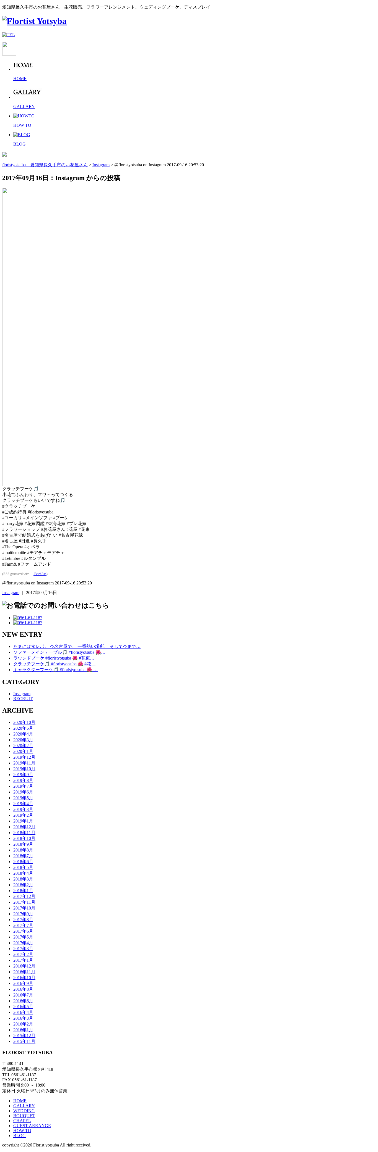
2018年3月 (23, 879)
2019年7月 (23, 786)
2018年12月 (24, 826)
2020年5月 (23, 728)
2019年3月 (23, 809)
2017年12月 (24, 896)
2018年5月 (23, 867)
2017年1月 (23, 960)
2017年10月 (24, 908)
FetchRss (39, 574)
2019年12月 (24, 757)
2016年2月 (23, 1024)
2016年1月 (23, 1029)
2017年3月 (23, 948)
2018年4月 (23, 873)
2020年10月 (24, 722)
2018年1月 (23, 890)
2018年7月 (23, 855)
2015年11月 (24, 1041)
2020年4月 (23, 734)
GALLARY (24, 1105)
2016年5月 (23, 1006)
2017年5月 (23, 937)
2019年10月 (24, 768)
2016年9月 (23, 983)
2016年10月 (24, 977)
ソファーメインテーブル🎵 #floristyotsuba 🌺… (59, 652)
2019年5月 (23, 797)
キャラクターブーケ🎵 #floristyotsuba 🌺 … (55, 669)
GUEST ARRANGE (32, 1125)
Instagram (10, 592)
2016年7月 (23, 995)
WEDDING (24, 1110)
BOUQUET (24, 1115)
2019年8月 (23, 780)
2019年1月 (23, 821)
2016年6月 (23, 1000)
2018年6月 (23, 861)
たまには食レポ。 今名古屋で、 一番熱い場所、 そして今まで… (77, 646)
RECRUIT (23, 698)
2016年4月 (23, 1012)
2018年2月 (23, 884)
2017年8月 (23, 919)
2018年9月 (23, 844)
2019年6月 (23, 792)
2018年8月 (23, 850)
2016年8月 (23, 989)
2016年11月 (24, 971)
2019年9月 (23, 774)
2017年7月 (23, 925)
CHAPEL (22, 1120)
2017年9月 (23, 913)
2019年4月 (23, 803)
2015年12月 (24, 1035)
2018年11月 (24, 832)
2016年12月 (24, 966)
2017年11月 (24, 902)
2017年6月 (23, 931)
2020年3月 (23, 739)
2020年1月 (23, 751)
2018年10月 (24, 838)
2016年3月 (23, 1018)
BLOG (19, 1135)
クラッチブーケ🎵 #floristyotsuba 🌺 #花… (54, 663)
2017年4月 (23, 942)
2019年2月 (23, 815)
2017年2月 (23, 954)
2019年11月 (24, 763)
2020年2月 (23, 745)
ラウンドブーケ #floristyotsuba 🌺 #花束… (53, 658)
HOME (20, 1100)
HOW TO (22, 1130)
